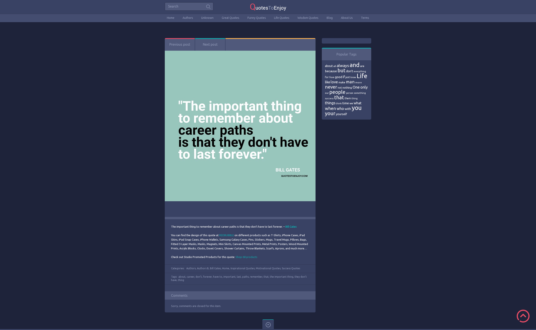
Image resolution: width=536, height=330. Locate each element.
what (358, 103)
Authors (188, 17)
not (340, 87)
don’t (199, 276)
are (362, 66)
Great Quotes (230, 17)
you (357, 107)
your (330, 113)
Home (170, 17)
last (239, 276)
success (329, 98)
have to (217, 276)
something (360, 93)
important (229, 276)
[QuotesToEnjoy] (268, 7)
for (327, 77)
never (331, 86)
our (327, 93)
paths (245, 276)
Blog (330, 17)
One (356, 87)
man (350, 81)
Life (362, 75)
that (266, 276)
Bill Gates (215, 268)
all (334, 66)
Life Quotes (281, 17)
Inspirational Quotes (243, 268)
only (364, 87)
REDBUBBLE (226, 235)
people (337, 92)
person (349, 93)
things (330, 103)
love (334, 82)
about (182, 276)
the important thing (281, 276)
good (338, 77)
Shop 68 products (246, 256)
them (348, 98)
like (327, 82)
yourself (341, 114)
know (353, 77)
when (330, 108)
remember (256, 276)
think (339, 103)
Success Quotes (291, 268)
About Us (347, 17)
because (331, 71)
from (331, 77)
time (345, 103)
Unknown (207, 17)
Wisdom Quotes (308, 17)
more (358, 82)
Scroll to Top (523, 316)
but (341, 70)
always (343, 65)
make (342, 82)
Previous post (179, 44)
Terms (365, 17)
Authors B (203, 268)
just (347, 77)
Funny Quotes (256, 17)
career (190, 276)
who (340, 108)
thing (181, 280)
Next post (210, 44)
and (354, 65)
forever (207, 276)
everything (360, 71)
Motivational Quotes (268, 268)
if (344, 77)
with (348, 109)
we (351, 103)
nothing (347, 87)
